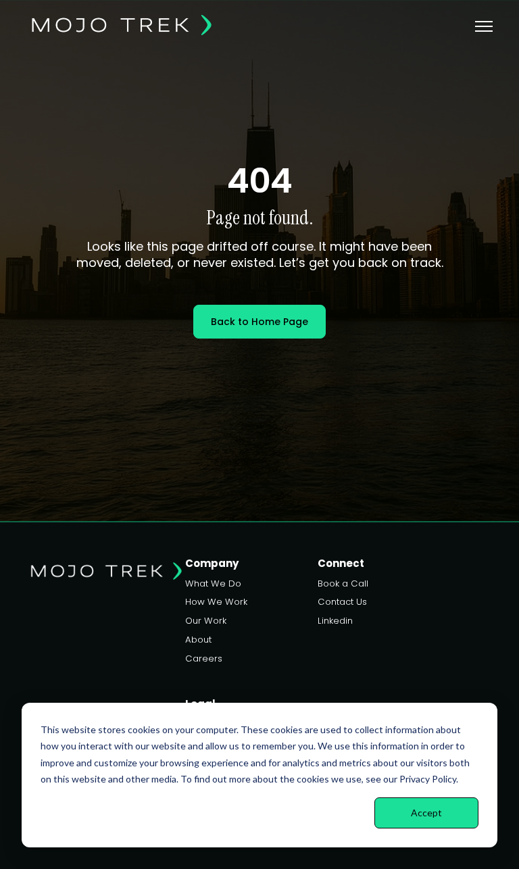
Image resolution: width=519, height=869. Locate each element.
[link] (121, 24)
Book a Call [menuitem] (343, 583)
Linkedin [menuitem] (335, 620)
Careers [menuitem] (203, 658)
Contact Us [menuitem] (342, 601)
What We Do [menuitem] (213, 583)
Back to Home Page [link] (259, 321)
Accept (426, 812)
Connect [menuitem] (341, 563)
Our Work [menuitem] (205, 620)
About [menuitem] (198, 639)
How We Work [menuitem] (216, 601)
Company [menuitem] (212, 563)
